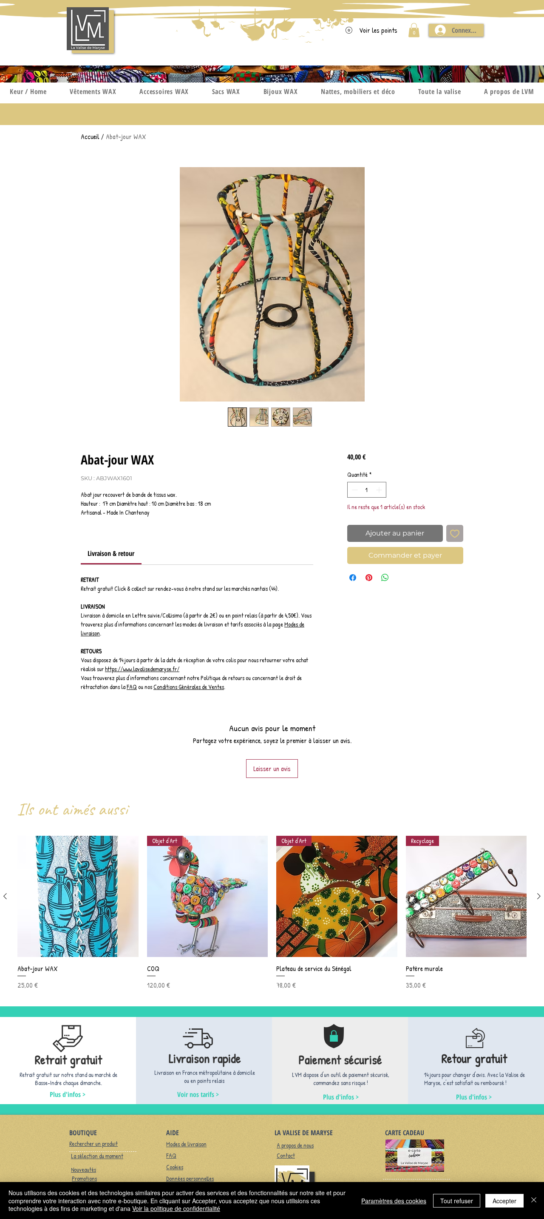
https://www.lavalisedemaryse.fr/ (142, 669)
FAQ (132, 687)
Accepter (504, 1200)
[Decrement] (353, 489)
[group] (272, 913)
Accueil (90, 136)
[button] (414, 30)
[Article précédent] (5, 896)
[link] (111, 553)
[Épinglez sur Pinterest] (369, 577)
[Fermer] (534, 1200)
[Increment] (379, 489)
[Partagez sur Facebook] (353, 577)
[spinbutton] (366, 489)
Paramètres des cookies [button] (393, 1200)
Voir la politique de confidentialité (176, 1208)
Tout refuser (456, 1200)
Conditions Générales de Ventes (188, 687)
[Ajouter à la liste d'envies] (454, 533)
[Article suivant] (539, 896)
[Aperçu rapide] (78, 896)
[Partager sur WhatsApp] (385, 577)
